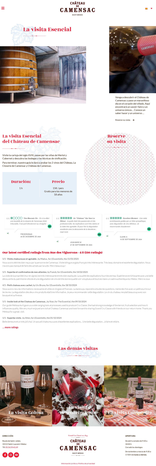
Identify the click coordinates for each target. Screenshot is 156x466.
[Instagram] (10, 454)
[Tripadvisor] (16, 454)
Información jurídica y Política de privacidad (78, 463)
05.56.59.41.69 (11, 447)
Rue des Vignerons (63, 252)
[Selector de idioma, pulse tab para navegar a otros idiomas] (149, 8)
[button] (124, 120)
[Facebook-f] (5, 454)
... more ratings (10, 327)
